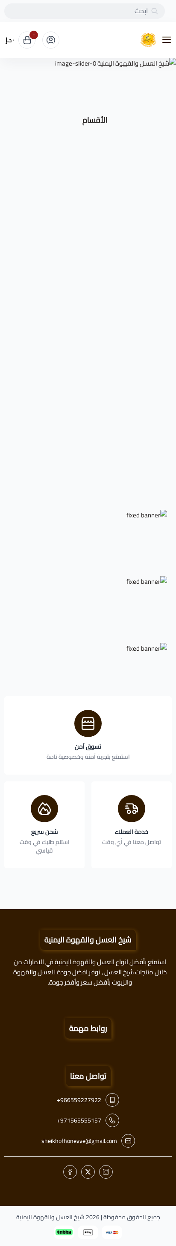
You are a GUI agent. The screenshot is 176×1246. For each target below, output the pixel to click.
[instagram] (106, 1172)
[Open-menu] (168, 40)
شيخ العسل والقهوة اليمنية (50, 1217)
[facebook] (70, 1172)
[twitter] (88, 1172)
